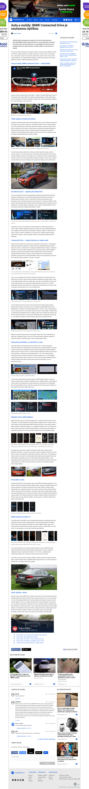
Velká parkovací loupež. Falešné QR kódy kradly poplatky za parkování (68, 59)
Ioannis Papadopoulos (15, 684)
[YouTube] (69, 20)
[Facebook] (64, 20)
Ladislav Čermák (37, 684)
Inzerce (40, 779)
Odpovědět (17, 698)
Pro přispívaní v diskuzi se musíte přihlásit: (20, 747)
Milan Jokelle (19, 723)
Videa (41, 19)
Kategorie (55, 19)
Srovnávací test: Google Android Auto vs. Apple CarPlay (30, 642)
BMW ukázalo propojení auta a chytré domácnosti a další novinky (69, 50)
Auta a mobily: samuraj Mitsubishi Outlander (27, 637)
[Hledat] (78, 20)
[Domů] (16, 19)
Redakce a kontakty (42, 775)
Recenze (29, 19)
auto (73, 649)
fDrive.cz (51, 777)
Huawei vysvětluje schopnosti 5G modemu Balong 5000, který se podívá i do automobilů (68, 64)
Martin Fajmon (61, 684)
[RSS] (23, 780)
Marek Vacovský (61, 764)
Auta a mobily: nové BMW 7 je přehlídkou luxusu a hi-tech (30, 640)
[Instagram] (71, 20)
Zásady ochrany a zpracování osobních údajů (69, 779)
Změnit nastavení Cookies (65, 777)
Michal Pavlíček (60, 714)
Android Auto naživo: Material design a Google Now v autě (69, 42)
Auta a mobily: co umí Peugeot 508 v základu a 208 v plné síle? (32, 635)
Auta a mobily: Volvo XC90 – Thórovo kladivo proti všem (30, 639)
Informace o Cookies (64, 775)
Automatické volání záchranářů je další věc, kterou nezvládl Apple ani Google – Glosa (68, 55)
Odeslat (47, 763)
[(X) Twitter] (67, 20)
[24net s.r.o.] (77, 785)
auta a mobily (68, 649)
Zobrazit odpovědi (21, 728)
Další (45, 752)
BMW (76, 649)
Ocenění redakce (42, 777)
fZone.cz (51, 779)
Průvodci (47, 19)
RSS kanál (40, 780)
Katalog (35, 19)
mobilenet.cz (52, 775)
